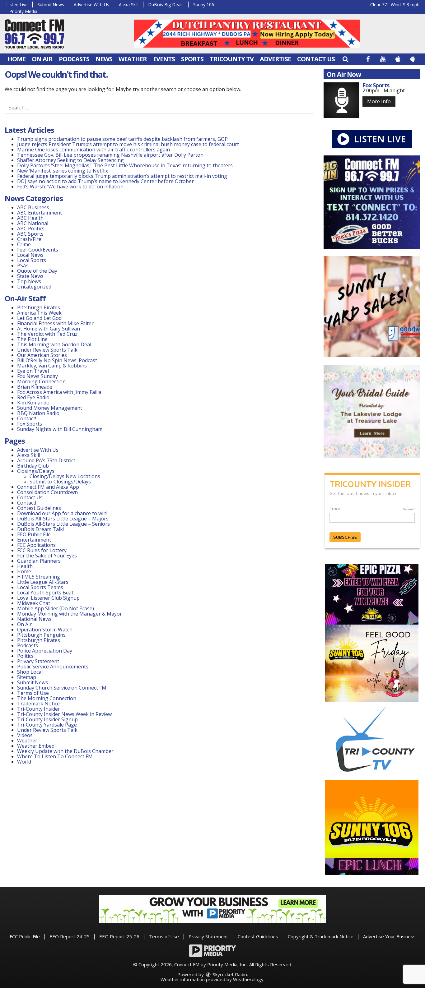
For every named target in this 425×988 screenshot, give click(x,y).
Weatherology (248, 979)
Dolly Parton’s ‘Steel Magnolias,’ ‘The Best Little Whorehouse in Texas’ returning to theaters (125, 165)
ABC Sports (30, 233)
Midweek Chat (33, 603)
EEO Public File (34, 534)
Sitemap (26, 677)
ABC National (32, 223)
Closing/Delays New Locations (65, 476)
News (104, 59)
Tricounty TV (232, 59)
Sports (192, 59)
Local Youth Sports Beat (45, 592)
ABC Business (33, 207)
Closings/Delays (35, 471)
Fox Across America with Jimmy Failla (59, 392)
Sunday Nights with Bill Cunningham (59, 429)
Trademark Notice (38, 703)
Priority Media (23, 11)
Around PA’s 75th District (46, 460)
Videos (25, 735)
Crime (24, 244)
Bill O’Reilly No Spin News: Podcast (57, 360)
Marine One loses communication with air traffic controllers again (93, 149)
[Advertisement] (247, 34)
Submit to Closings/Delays (60, 481)
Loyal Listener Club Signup (48, 597)
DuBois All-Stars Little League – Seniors (63, 523)
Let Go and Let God (39, 318)
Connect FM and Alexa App (48, 486)
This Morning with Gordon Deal (54, 344)
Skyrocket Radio (229, 974)
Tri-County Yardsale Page (47, 724)
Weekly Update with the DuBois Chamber (65, 751)
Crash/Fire (29, 239)
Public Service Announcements (52, 666)
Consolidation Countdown (47, 492)
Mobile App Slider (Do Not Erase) (55, 608)
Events (164, 59)
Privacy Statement (38, 661)
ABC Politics (30, 228)
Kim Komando (33, 402)
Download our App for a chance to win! (62, 513)
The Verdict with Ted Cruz (47, 333)
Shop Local (30, 671)
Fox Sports (29, 423)
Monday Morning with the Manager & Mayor (69, 613)
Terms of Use (33, 693)
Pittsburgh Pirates (38, 307)
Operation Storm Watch (44, 629)
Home (16, 59)
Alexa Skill (128, 4)
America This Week (39, 312)
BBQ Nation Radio (38, 413)
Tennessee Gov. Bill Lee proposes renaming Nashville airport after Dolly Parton (110, 154)
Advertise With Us (91, 4)
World (24, 761)
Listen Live (17, 4)
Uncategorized (34, 286)
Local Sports (31, 260)
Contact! (26, 418)
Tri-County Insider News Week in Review (64, 714)
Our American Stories (42, 355)
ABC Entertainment (39, 212)
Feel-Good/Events (37, 249)
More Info (379, 101)
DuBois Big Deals (166, 4)
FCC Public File (25, 936)
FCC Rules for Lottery (42, 550)
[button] (345, 59)
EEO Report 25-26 (119, 936)
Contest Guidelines (39, 508)
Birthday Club (33, 465)
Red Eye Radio (33, 397)
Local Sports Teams (40, 587)
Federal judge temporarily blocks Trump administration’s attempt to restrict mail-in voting (122, 176)
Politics (25, 656)
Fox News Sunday (37, 376)
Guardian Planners (39, 560)
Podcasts (74, 59)
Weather (133, 59)
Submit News (50, 4)
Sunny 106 (203, 4)
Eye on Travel (33, 370)
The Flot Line (32, 339)
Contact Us (316, 59)
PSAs (23, 265)
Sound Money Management (49, 407)
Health (25, 566)
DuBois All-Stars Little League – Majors (63, 518)
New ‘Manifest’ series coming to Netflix (62, 170)
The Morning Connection (46, 698)
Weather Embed (35, 745)
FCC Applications (36, 545)
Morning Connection (41, 381)
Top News (29, 281)
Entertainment (34, 539)
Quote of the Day (37, 270)
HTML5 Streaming (38, 576)
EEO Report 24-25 (69, 936)
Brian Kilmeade (34, 386)
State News (30, 276)
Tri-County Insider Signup (47, 719)
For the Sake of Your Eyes (47, 555)
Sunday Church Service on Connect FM (61, 687)
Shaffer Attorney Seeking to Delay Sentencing (71, 160)
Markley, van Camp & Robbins (52, 365)
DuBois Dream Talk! (40, 529)
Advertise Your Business (389, 936)
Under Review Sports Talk (47, 349)
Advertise (275, 59)
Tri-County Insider (38, 708)
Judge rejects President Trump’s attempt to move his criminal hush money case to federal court (128, 144)
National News (34, 619)
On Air (42, 59)
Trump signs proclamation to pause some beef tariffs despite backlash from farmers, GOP (122, 139)
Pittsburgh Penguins (41, 634)
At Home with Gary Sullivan (48, 328)
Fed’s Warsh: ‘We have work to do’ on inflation (70, 186)
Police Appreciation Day (44, 650)
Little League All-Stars (42, 582)
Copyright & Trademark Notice (320, 936)
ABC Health (30, 218)
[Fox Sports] (341, 100)
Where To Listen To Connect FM (55, 756)
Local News (30, 255)
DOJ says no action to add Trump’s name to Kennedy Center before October (105, 181)
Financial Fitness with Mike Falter (55, 323)
